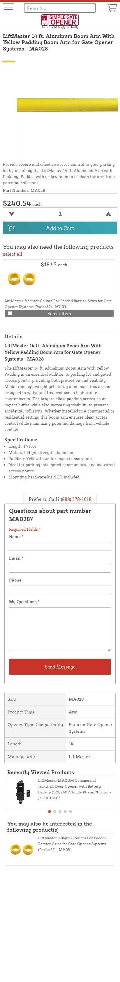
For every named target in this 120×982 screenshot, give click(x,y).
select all (12, 254)
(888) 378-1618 (75, 499)
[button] (49, 811)
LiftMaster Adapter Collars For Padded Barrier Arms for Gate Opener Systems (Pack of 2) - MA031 (72, 843)
